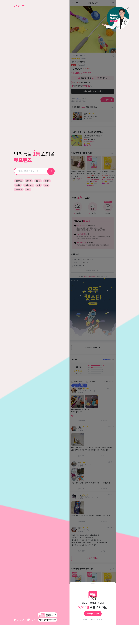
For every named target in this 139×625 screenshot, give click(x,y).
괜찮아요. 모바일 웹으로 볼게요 (93, 619)
